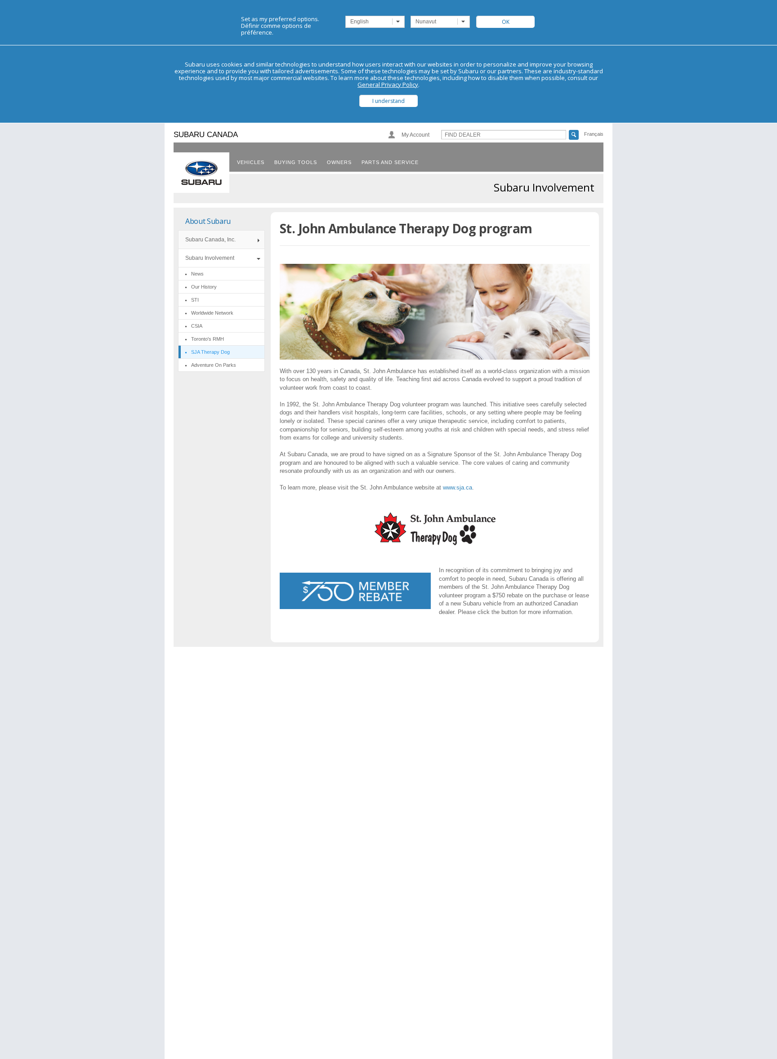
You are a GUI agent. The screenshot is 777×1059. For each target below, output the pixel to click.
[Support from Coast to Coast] (355, 591)
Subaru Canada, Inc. (210, 239)
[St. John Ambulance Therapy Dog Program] (435, 543)
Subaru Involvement (209, 258)
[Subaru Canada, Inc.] (201, 172)
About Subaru (208, 221)
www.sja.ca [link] (457, 487)
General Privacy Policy (387, 84)
